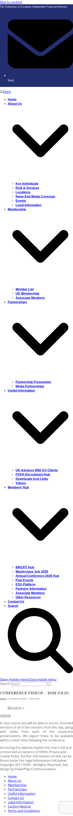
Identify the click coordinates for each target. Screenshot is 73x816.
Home (12, 776)
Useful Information (21, 793)
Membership (17, 785)
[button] (28, 679)
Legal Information (21, 802)
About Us (14, 781)
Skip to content (11, 2)
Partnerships (17, 789)
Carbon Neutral (19, 806)
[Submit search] (49, 684)
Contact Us (16, 798)
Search (5, 684)
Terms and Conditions (24, 811)
